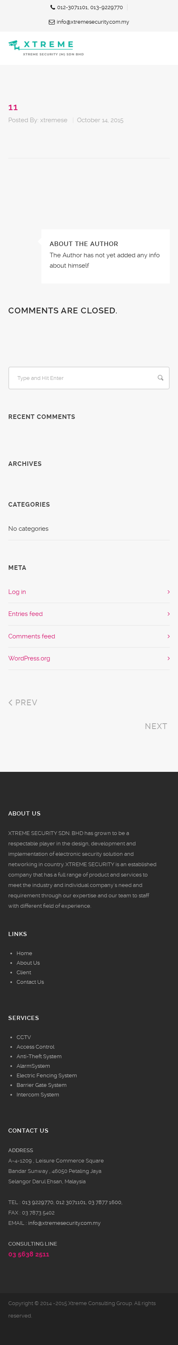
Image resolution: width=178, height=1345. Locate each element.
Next (157, 726)
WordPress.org (29, 658)
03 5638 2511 (28, 1254)
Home (24, 953)
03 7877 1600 (104, 1202)
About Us (28, 963)
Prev (25, 702)
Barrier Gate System (42, 1085)
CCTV (24, 1037)
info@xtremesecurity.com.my (64, 1223)
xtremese (53, 120)
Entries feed (25, 614)
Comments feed (31, 636)
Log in (17, 592)
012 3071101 (71, 1202)
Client (24, 972)
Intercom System (38, 1094)
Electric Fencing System (47, 1075)
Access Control (35, 1047)
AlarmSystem (33, 1066)
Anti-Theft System (39, 1056)
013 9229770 (37, 1202)
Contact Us (30, 982)
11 (13, 107)
